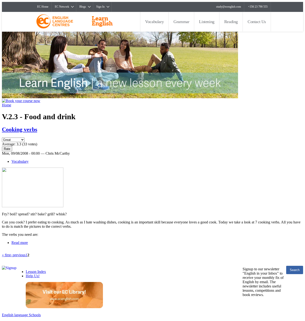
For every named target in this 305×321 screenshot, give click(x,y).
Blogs (82, 6)
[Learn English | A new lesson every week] (120, 97)
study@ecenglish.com (228, 6)
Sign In (100, 6)
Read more (19, 243)
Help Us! (33, 276)
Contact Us (257, 21)
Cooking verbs (19, 129)
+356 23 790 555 (258, 6)
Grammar (181, 21)
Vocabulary (154, 21)
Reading (231, 21)
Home (6, 105)
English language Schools (21, 315)
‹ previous (17, 255)
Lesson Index (36, 272)
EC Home (42, 6)
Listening (206, 21)
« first (6, 255)
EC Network (62, 6)
